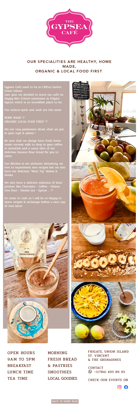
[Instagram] (119, 387)
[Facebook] (126, 387)
